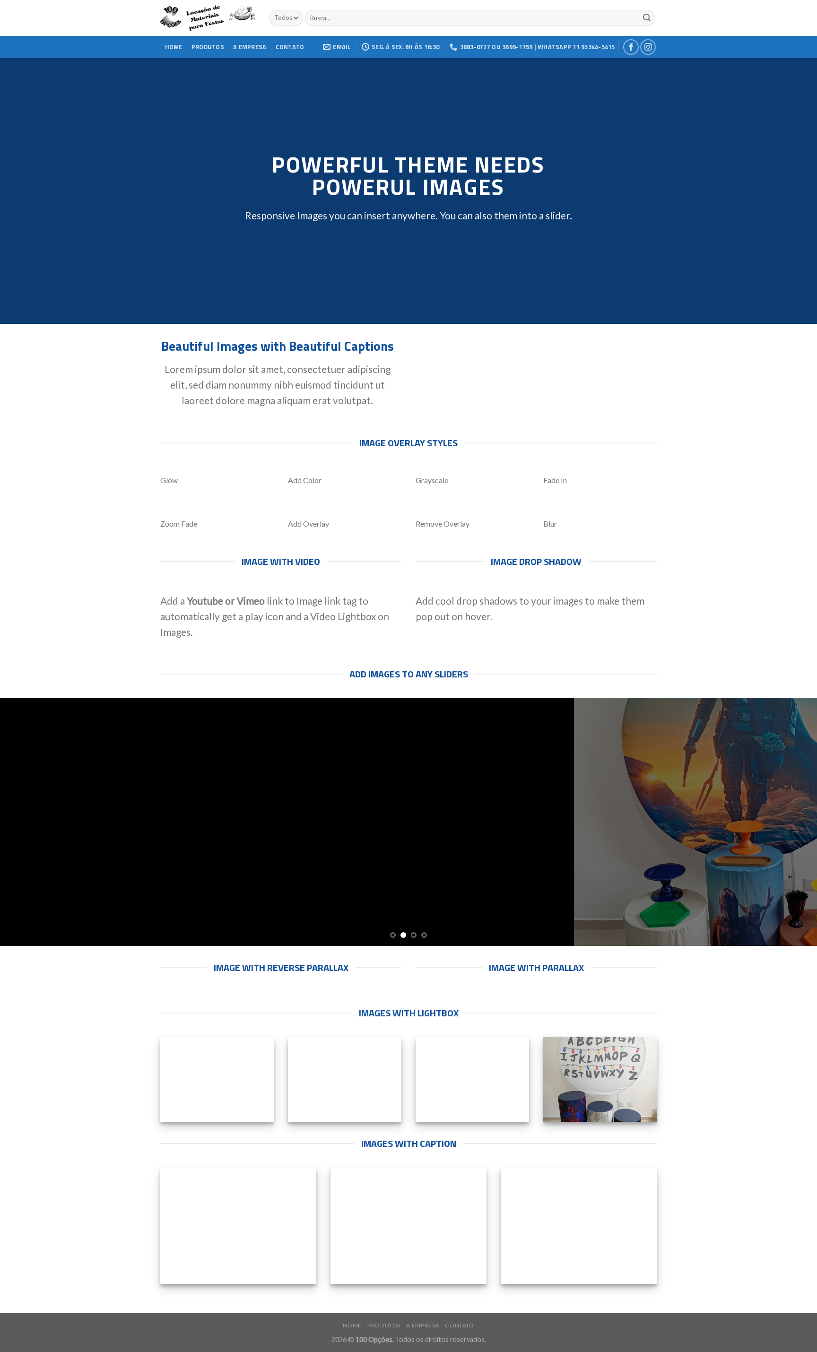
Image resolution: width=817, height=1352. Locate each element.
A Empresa (249, 47)
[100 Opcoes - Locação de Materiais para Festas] (207, 18)
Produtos (207, 47)
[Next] (788, 822)
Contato (290, 47)
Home (174, 47)
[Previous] (28, 822)
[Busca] (647, 18)
